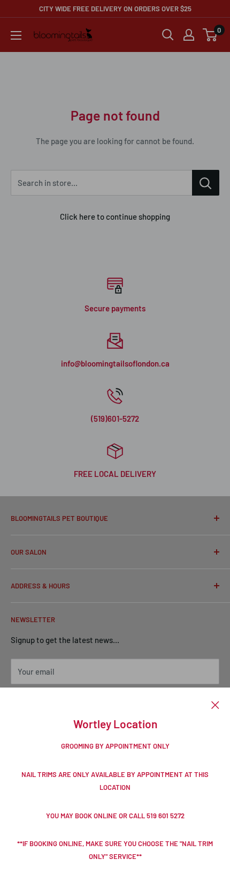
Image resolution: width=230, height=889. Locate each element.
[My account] (188, 35)
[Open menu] (16, 35)
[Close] (215, 703)
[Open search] (168, 35)
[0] (210, 34)
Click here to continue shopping (115, 216)
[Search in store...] (205, 183)
